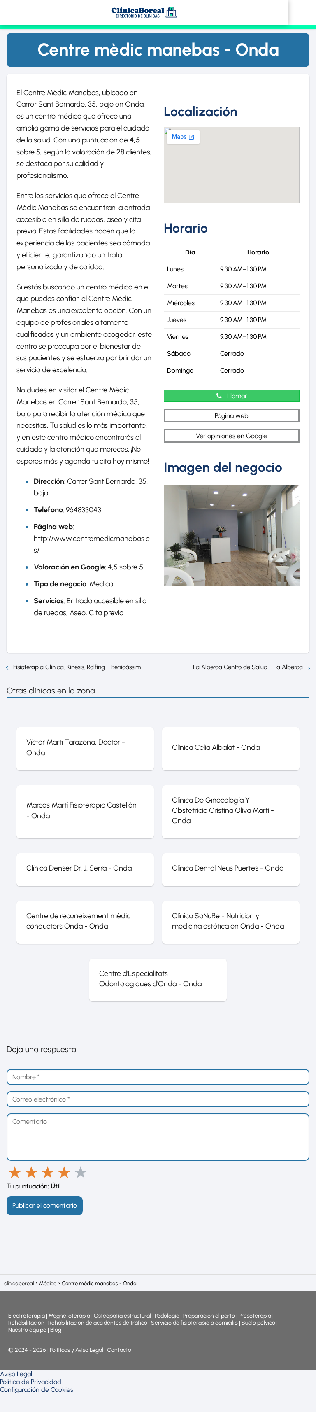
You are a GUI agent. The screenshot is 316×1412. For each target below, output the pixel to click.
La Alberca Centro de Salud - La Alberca (248, 667)
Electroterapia (26, 1315)
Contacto (119, 1350)
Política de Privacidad (30, 1382)
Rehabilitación (27, 1322)
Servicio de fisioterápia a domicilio (194, 1322)
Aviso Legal (16, 1374)
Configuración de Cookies (36, 1389)
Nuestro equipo (27, 1329)
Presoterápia (255, 1315)
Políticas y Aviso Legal (77, 1350)
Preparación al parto (209, 1315)
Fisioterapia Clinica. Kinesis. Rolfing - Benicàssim (77, 667)
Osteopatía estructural (122, 1315)
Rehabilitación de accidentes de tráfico (97, 1322)
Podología (168, 1315)
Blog (55, 1329)
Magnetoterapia (70, 1315)
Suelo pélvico (258, 1322)
